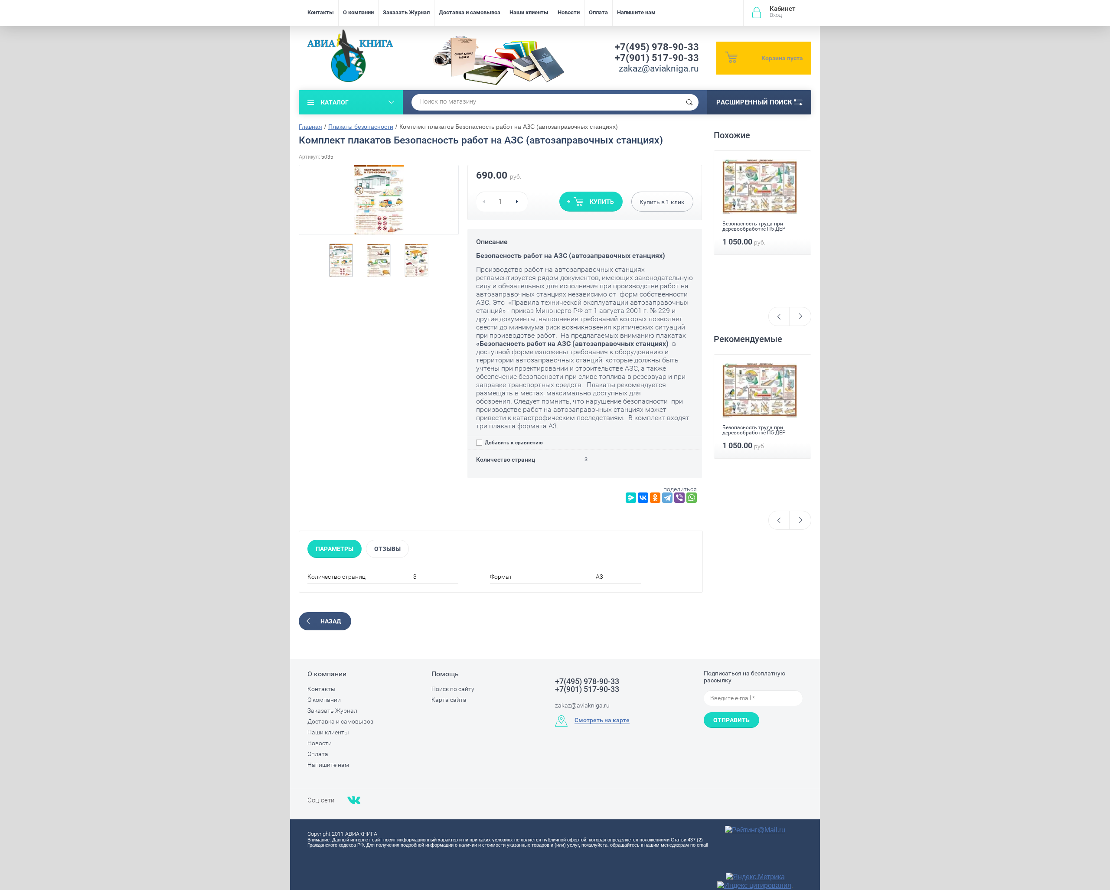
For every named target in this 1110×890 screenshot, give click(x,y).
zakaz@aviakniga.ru (659, 68)
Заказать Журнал (406, 12)
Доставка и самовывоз (469, 12)
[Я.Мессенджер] (631, 497)
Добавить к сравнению (513, 443)
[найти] (689, 102)
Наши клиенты (528, 12)
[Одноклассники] (655, 497)
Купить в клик (662, 202)
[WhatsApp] (691, 497)
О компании (358, 12)
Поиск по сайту (452, 688)
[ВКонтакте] (643, 497)
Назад (330, 621)
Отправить (731, 720)
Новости (569, 12)
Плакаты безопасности (360, 126)
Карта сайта (449, 699)
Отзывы (387, 548)
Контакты (320, 12)
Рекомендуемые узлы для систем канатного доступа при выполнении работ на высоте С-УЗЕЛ (762, 265)
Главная (310, 126)
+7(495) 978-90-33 (657, 47)
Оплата (598, 12)
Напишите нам (636, 12)
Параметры (334, 548)
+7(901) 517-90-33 (657, 57)
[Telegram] (667, 497)
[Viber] (679, 497)
